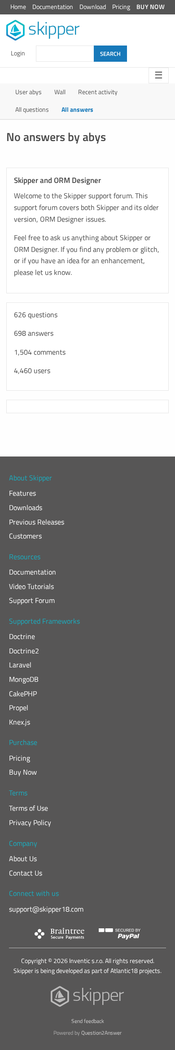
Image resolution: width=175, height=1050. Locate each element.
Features (22, 493)
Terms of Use (28, 808)
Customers (25, 535)
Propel (18, 707)
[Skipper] (88, 998)
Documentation (52, 6)
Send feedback (87, 1021)
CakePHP (23, 693)
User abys (28, 91)
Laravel (20, 664)
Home (18, 6)
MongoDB (24, 679)
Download (92, 6)
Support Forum (32, 600)
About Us (23, 858)
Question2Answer (101, 1032)
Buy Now (150, 6)
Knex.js (19, 722)
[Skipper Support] (43, 30)
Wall (60, 91)
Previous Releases (36, 521)
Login (18, 53)
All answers (77, 109)
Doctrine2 (24, 650)
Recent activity (98, 91)
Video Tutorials (31, 586)
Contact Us (25, 872)
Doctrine (22, 636)
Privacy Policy (30, 822)
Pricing (121, 6)
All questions (32, 109)
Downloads (25, 507)
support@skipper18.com (46, 909)
